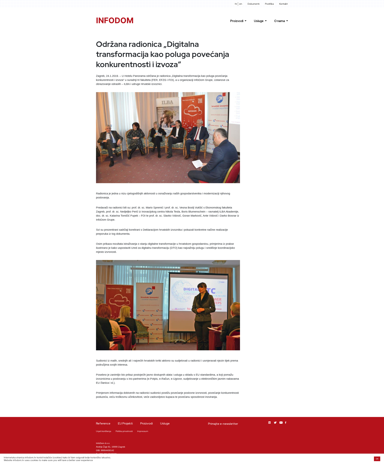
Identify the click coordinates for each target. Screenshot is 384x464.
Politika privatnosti (124, 431)
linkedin (270, 424)
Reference (103, 423)
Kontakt (283, 3)
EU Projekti (125, 423)
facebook (286, 424)
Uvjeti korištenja (103, 431)
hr (236, 3)
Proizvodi (237, 21)
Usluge (259, 21)
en (240, 3)
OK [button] (377, 459)
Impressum (142, 431)
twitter (275, 424)
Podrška (269, 3)
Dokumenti (254, 3)
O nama (279, 21)
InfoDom (115, 20)
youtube (281, 424)
